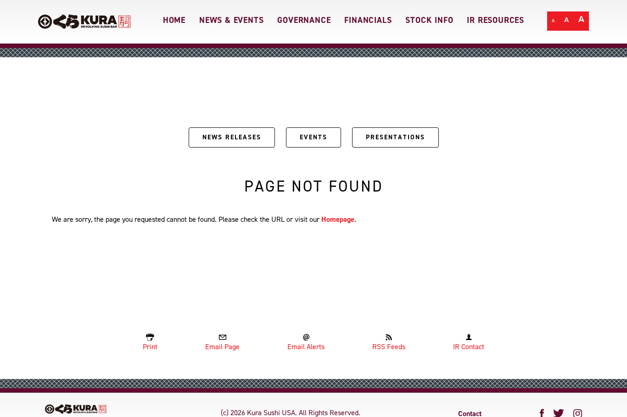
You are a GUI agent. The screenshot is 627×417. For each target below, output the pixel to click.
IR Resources (495, 20)
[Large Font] (581, 21)
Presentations (395, 137)
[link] (84, 18)
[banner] (313, 22)
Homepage (337, 219)
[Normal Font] (553, 21)
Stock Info (429, 20)
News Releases (231, 137)
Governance (303, 20)
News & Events (231, 20)
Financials (368, 20)
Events (313, 137)
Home (174, 20)
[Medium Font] (567, 21)
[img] (76, 409)
